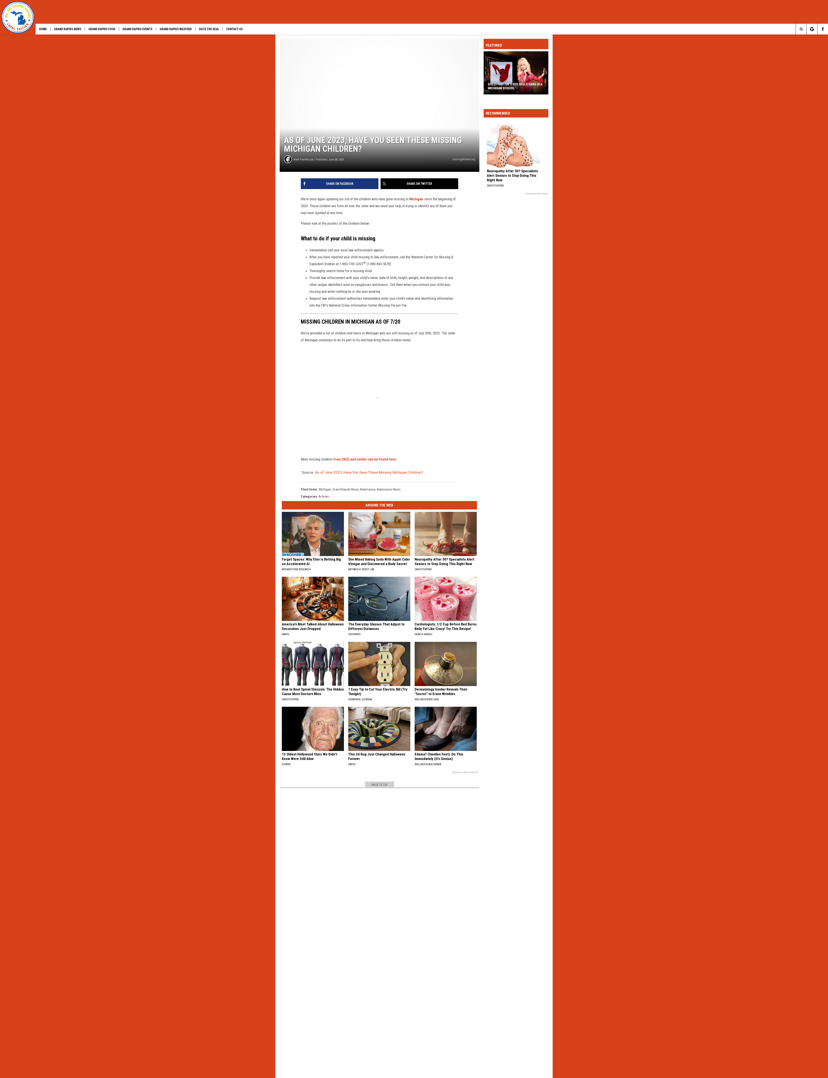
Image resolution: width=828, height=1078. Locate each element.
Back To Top (380, 785)
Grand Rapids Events (137, 29)
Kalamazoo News (389, 489)
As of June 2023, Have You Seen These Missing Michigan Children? (369, 472)
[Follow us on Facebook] (822, 29)
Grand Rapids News (67, 29)
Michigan (416, 199)
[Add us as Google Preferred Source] (812, 29)
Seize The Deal (209, 29)
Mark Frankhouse (303, 159)
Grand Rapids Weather (176, 29)
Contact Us (234, 29)
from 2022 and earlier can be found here (364, 459)
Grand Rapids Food (101, 29)
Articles (323, 496)
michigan (325, 489)
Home (43, 29)
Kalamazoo (368, 489)
